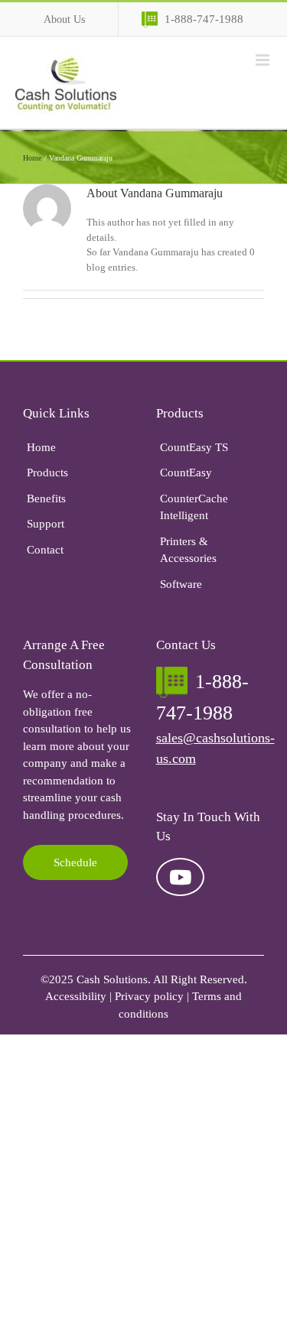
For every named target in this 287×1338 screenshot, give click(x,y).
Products (47, 472)
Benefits (46, 498)
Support (45, 524)
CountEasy (186, 472)
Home (41, 447)
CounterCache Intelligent (194, 507)
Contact (45, 550)
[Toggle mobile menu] (264, 60)
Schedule (75, 862)
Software (181, 584)
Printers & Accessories (188, 550)
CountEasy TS (194, 447)
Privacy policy (149, 996)
